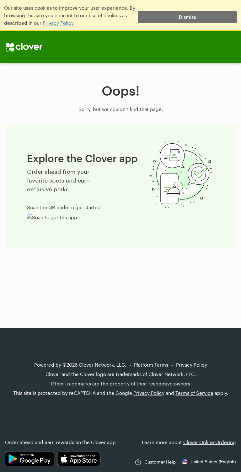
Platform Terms (151, 365)
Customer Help (160, 461)
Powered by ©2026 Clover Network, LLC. (80, 365)
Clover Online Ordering (209, 442)
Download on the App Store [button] (78, 459)
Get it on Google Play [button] (29, 459)
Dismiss (187, 17)
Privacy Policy (58, 23)
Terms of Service (194, 393)
